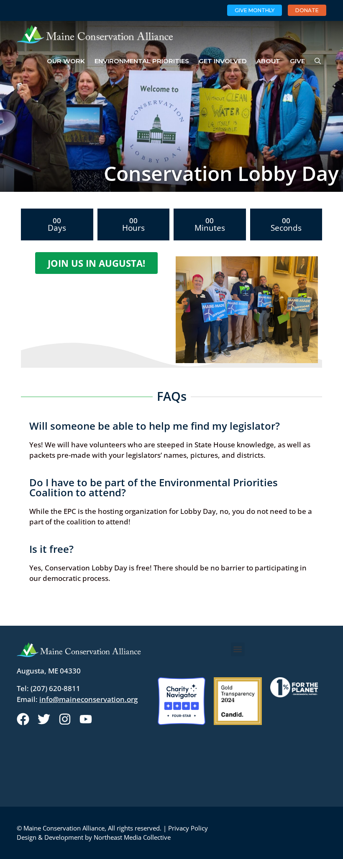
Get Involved (223, 61)
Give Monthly (254, 10)
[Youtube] (85, 719)
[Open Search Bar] (317, 61)
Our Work (66, 61)
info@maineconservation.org (88, 699)
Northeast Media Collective (132, 837)
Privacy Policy (188, 828)
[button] (238, 649)
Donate (307, 10)
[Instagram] (65, 719)
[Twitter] (44, 719)
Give (297, 61)
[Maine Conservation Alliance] (95, 34)
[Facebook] (23, 719)
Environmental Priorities (142, 61)
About (268, 61)
